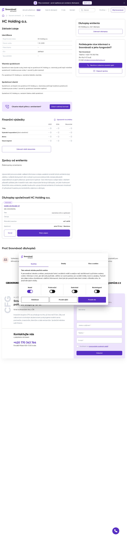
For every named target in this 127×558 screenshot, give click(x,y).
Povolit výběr (63, 299)
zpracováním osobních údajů (98, 346)
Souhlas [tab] (34, 264)
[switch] (52, 291)
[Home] (3, 15)
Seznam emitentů (15, 15)
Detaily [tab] (63, 263)
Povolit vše (92, 299)
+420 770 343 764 (25, 342)
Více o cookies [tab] (93, 263)
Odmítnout (35, 299)
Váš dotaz (81, 309)
